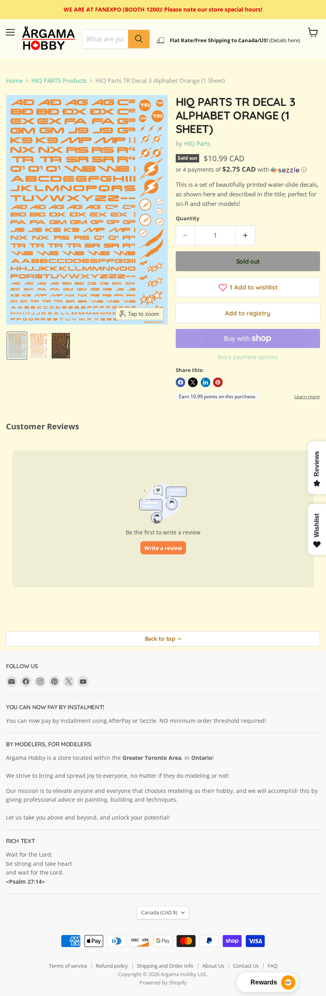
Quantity (187, 218)
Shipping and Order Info (165, 965)
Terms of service (68, 965)
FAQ (272, 965)
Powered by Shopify (163, 982)
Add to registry (247, 313)
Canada (159, 912)
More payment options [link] (247, 357)
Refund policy (112, 965)
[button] (17, 345)
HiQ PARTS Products (59, 80)
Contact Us (246, 965)
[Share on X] (193, 382)
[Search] (138, 39)
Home (14, 80)
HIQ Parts (197, 143)
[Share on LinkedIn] (205, 382)
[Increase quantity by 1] (245, 235)
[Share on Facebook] (180, 382)
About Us (213, 965)
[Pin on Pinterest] (218, 382)
